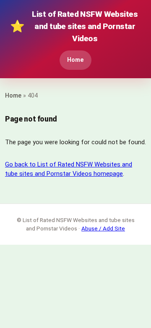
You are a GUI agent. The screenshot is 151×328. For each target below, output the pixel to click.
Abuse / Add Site (103, 228)
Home (75, 59)
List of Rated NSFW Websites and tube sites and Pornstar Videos (74, 26)
